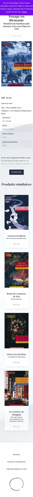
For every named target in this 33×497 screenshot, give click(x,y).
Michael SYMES (8, 129)
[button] (28, 44)
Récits (3, 114)
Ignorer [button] (24, 12)
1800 (4, 146)
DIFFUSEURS (16, 454)
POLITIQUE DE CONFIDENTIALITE (16, 462)
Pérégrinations (26, 111)
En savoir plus (16, 172)
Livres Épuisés (15, 111)
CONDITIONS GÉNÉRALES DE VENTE (16, 469)
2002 (4, 137)
